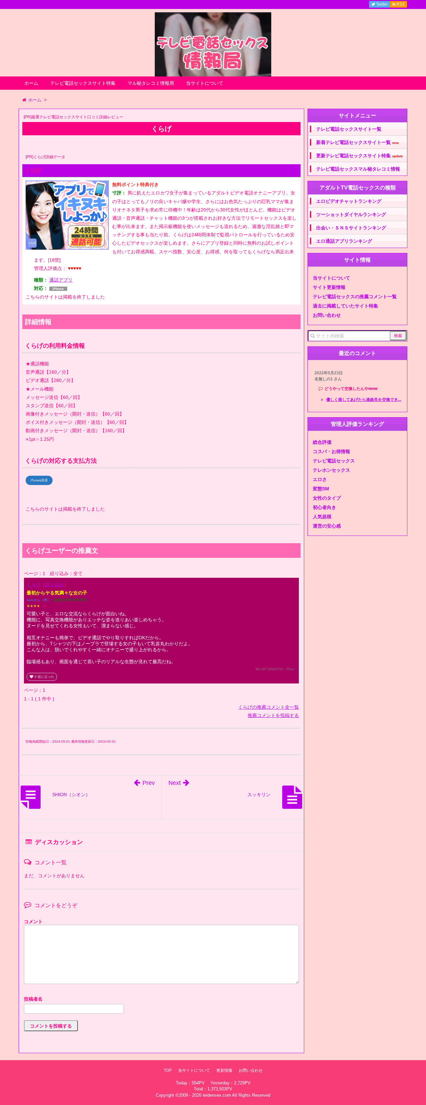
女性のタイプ (327, 498)
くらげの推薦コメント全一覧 (268, 707)
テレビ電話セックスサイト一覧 (348, 129)
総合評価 (322, 442)
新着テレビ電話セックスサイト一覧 (357, 142)
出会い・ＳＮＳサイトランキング (351, 227)
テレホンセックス (331, 470)
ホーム (31, 83)
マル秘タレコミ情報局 (150, 83)
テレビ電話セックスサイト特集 (82, 83)
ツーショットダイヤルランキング (351, 214)
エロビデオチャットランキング (348, 201)
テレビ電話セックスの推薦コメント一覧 (355, 296)
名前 (161, 1000)
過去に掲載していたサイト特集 (345, 305)
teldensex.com (217, 1095)
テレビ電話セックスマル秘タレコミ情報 (358, 169)
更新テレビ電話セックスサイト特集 (359, 155)
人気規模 (322, 516)
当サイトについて (204, 83)
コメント (33, 921)
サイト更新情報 (329, 287)
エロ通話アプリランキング (344, 241)
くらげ (34, 584)
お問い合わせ (327, 315)
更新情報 (224, 1070)
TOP (168, 1070)
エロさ (320, 479)
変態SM (321, 488)
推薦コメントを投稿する (273, 715)
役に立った (41, 677)
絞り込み (54, 584)
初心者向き (324, 507)
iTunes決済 (39, 480)
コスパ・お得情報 (331, 451)
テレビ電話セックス (334, 460)
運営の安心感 (327, 526)
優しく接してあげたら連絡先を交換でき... (363, 399)
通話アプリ (61, 280)
